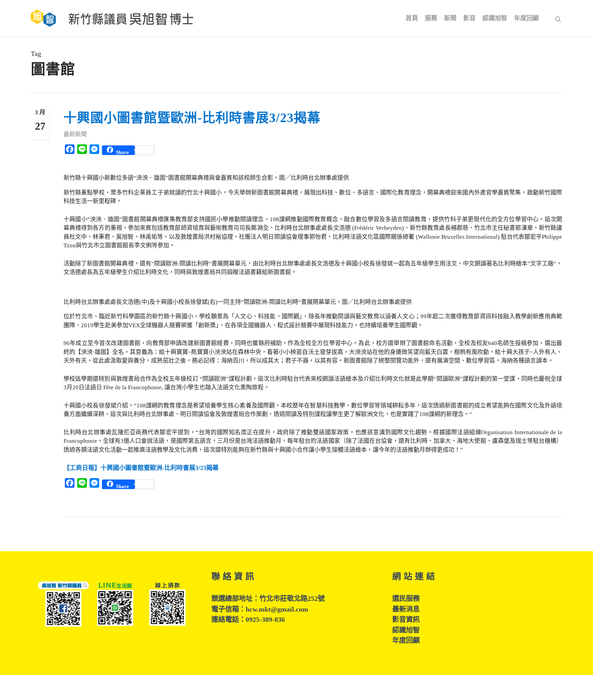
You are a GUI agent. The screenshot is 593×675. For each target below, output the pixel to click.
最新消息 (406, 609)
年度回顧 (406, 640)
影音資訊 (406, 619)
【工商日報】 (141, 467)
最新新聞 (75, 134)
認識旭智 (406, 630)
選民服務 (406, 598)
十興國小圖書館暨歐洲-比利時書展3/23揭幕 (192, 117)
